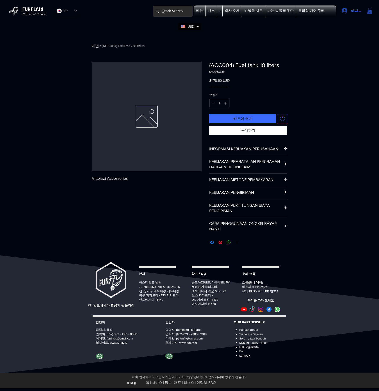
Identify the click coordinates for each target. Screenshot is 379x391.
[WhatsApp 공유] (228, 242)
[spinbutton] (219, 103)
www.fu (115, 342)
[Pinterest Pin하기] (220, 242)
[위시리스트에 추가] (282, 118)
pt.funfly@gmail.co (188, 338)
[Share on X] (237, 242)
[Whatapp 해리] (99, 356)
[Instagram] (260, 309)
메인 (95, 46)
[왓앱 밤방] (169, 356)
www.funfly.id (188, 342)
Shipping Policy (219, 86)
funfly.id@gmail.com (120, 338)
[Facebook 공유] (212, 242)
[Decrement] (212, 103)
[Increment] (226, 103)
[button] (199, 10)
